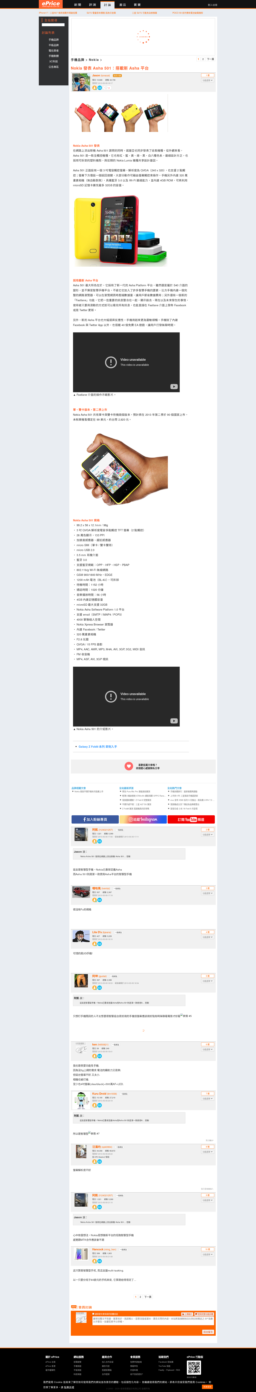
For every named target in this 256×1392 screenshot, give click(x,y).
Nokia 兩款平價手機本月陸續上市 (89, 791)
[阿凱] (81, 836)
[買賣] (137, 5)
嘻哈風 (101, 888)
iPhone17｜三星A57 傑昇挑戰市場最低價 (58, 12)
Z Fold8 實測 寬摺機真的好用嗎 (135, 808)
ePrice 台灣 (50, 1361)
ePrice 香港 (50, 1366)
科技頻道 (77, 1374)
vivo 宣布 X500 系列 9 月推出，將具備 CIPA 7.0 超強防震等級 (192, 800)
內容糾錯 (134, 1370)
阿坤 (99, 976)
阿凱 (102, 830)
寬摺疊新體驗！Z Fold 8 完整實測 (136, 800)
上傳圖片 (188, 1314)
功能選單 (207, 80)
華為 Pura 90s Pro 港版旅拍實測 (136, 791)
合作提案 (106, 1374)
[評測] (92, 5)
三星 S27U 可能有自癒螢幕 (144, 12)
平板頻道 (77, 1370)
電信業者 (54, 50)
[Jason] (81, 82)
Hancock (104, 1249)
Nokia (94, 59)
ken (100, 1044)
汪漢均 (102, 1147)
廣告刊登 (106, 1366)
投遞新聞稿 (107, 1370)
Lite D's (101, 932)
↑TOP (225, 1374)
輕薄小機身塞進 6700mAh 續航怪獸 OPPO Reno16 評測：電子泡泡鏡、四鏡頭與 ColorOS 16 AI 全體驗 (144, 795)
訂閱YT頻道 (191, 819)
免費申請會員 (136, 1361)
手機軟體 (54, 56)
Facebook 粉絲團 (166, 1361)
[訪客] (81, 1321)
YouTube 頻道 (164, 1366)
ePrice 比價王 (51, 4)
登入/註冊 (212, 4)
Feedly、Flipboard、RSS (169, 1370)
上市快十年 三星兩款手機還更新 (184, 795)
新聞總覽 (77, 1361)
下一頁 (210, 59)
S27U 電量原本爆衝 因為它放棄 (101, 12)
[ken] (81, 1051)
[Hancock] (81, 1256)
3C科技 (53, 61)
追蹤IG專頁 (143, 819)
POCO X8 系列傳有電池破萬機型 (187, 12)
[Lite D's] (81, 939)
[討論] (107, 5)
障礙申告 (134, 1366)
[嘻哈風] (81, 895)
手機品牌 (54, 39)
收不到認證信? (136, 1374)
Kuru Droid (104, 1094)
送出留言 (208, 1332)
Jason (101, 75)
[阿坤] (81, 983)
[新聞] (78, 5)
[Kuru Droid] (81, 1100)
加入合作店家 (107, 1361)
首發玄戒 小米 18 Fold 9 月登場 (183, 808)
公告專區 (54, 67)
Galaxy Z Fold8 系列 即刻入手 (98, 747)
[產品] (122, 5)
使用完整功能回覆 (205, 1314)
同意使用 (207, 1387)
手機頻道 (77, 1366)
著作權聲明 (50, 1370)
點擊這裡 (69, 1387)
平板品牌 (54, 45)
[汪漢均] (81, 1154)
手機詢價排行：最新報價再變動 (183, 791)
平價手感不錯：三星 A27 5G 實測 (136, 804)
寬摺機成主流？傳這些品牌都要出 (184, 804)
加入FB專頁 (95, 819)
